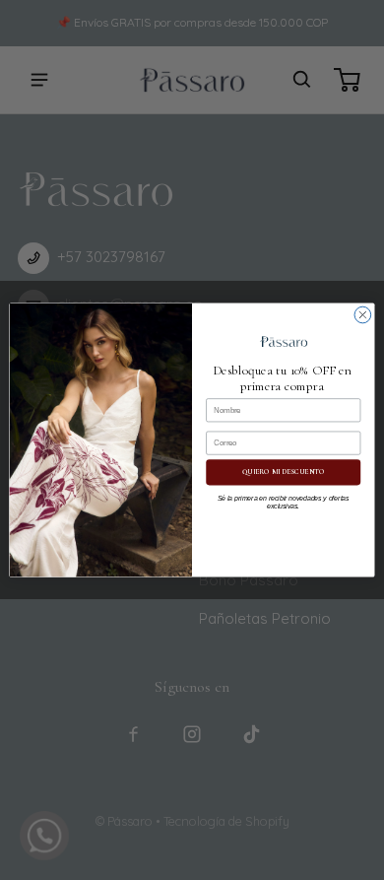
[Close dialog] (362, 314)
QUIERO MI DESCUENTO (283, 472)
